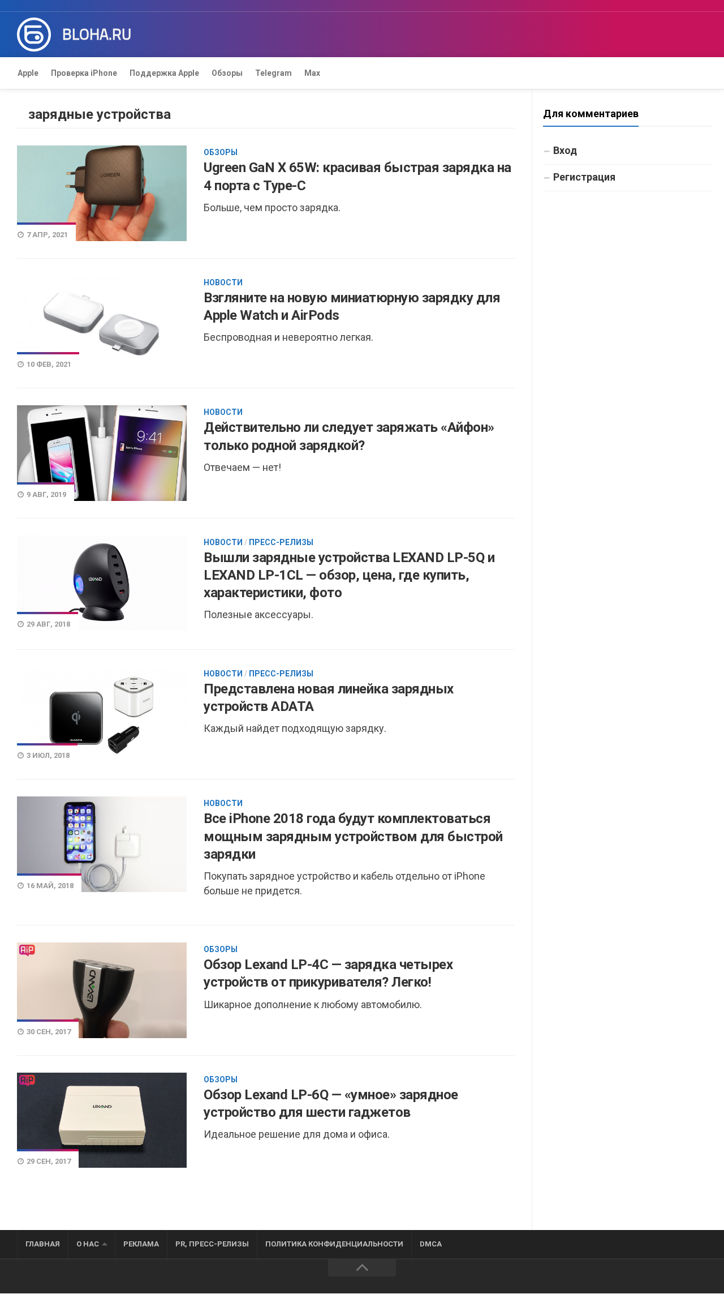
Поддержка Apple (164, 73)
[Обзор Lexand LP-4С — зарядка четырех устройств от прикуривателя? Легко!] (102, 990)
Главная (42, 1244)
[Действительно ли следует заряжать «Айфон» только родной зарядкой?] (102, 452)
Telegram (273, 73)
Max (312, 73)
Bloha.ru (96, 34)
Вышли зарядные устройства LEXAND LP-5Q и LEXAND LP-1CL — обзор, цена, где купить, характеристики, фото (349, 575)
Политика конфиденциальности (334, 1244)
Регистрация (584, 177)
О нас (87, 1244)
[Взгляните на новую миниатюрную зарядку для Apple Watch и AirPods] (102, 323)
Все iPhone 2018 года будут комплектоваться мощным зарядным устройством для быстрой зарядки (353, 836)
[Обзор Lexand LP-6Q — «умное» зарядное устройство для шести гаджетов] (102, 1120)
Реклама (141, 1244)
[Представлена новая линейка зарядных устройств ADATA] (102, 714)
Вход (565, 150)
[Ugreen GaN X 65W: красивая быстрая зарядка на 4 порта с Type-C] (102, 193)
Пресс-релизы (281, 542)
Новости (223, 282)
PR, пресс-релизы (212, 1244)
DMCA (431, 1244)
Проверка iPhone (84, 73)
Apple (28, 73)
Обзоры (227, 73)
